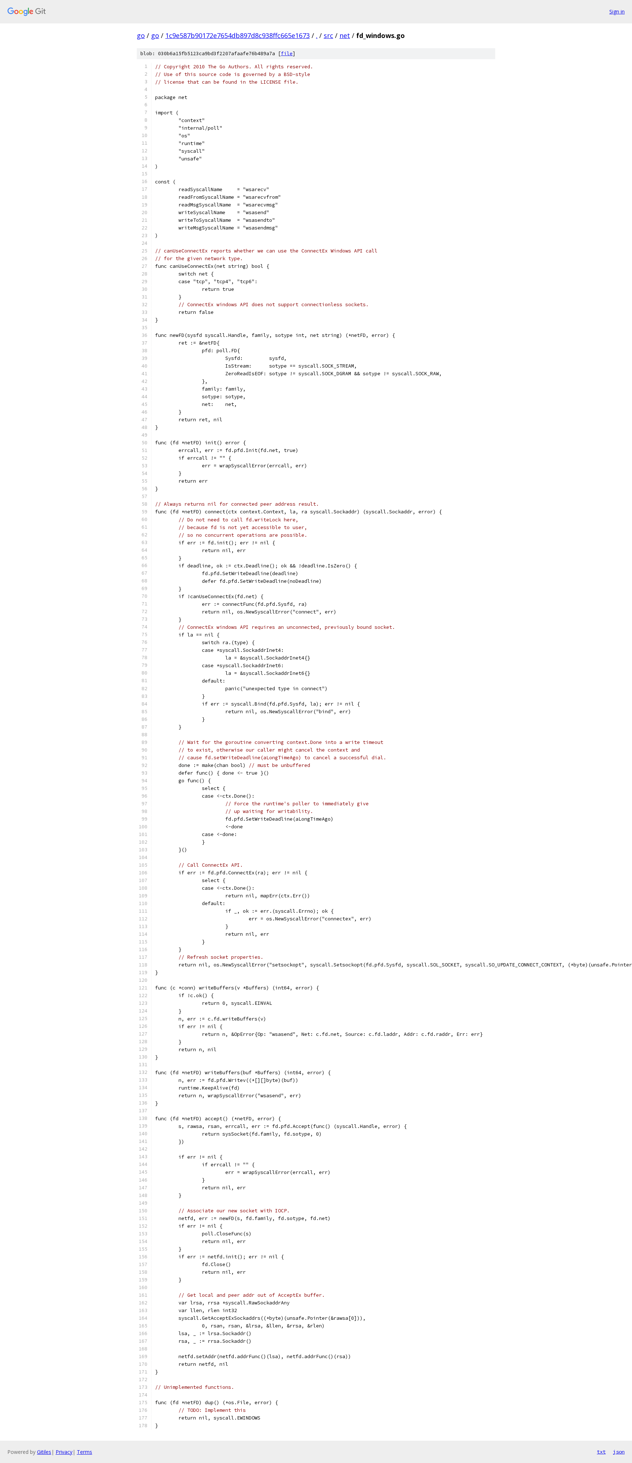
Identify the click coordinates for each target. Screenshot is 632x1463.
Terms (84, 1451)
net (344, 35)
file (287, 53)
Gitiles (44, 1451)
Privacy (64, 1451)
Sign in (617, 11)
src (328, 35)
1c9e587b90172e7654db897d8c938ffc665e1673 (237, 35)
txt (601, 1451)
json (619, 1451)
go (141, 35)
